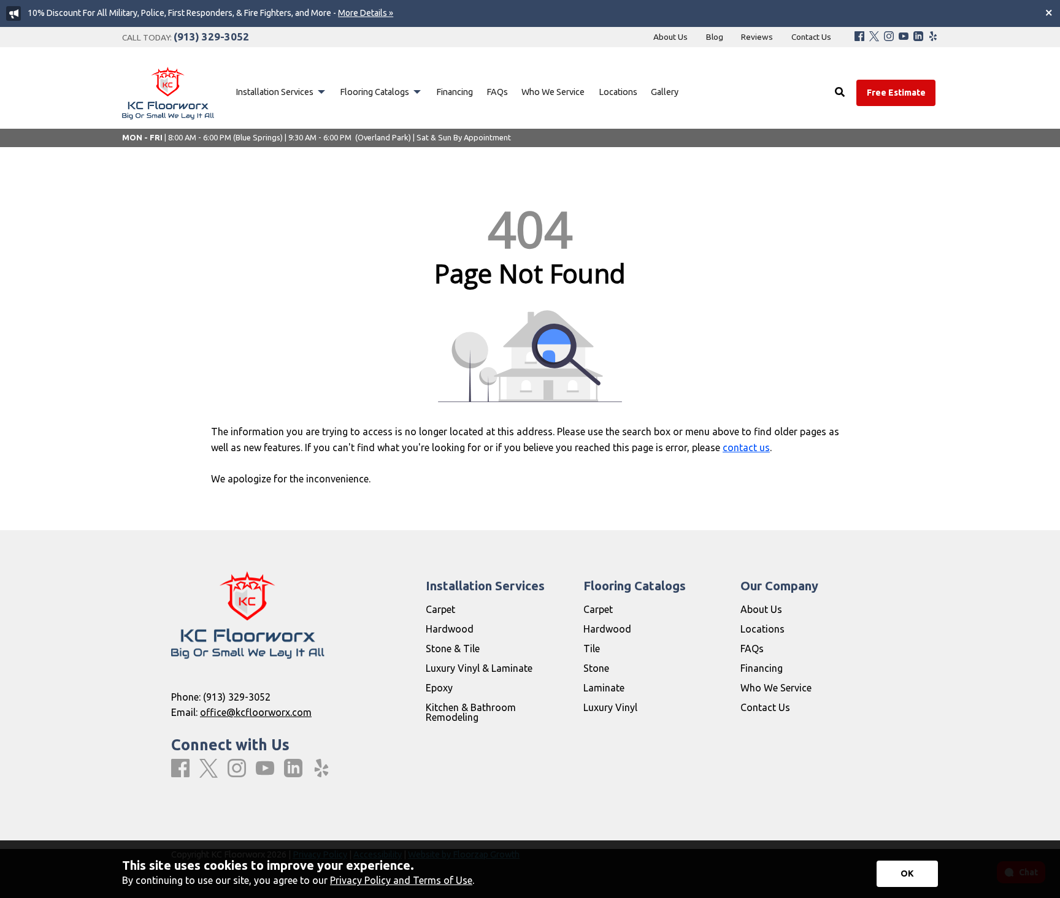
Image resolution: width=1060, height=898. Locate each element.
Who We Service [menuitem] (553, 92)
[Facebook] (859, 37)
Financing (761, 668)
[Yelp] (933, 37)
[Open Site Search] (840, 92)
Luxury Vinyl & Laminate (479, 668)
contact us (746, 447)
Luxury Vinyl (610, 707)
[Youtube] (903, 37)
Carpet (440, 609)
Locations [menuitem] (618, 92)
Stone (596, 668)
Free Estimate (896, 92)
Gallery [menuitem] (664, 92)
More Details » (365, 13)
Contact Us (765, 707)
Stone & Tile (453, 648)
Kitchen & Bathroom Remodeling (471, 712)
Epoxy (439, 688)
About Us (761, 609)
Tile (591, 648)
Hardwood (450, 629)
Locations (762, 629)
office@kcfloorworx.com (256, 712)
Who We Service (776, 688)
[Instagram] (889, 37)
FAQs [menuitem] (497, 92)
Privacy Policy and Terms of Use (401, 880)
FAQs (752, 648)
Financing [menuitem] (454, 92)
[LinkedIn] (918, 37)
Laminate (603, 688)
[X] (874, 37)
